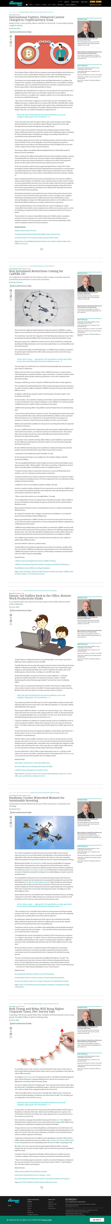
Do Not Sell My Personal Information (75, 1215)
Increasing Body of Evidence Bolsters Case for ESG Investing (34, 974)
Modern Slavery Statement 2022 (73, 1213)
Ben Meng (27, 571)
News (30, 4)
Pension (42, 574)
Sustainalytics (36, 863)
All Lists (29, 1208)
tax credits (60, 1120)
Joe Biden (46, 1182)
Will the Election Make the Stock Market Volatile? (31, 1171)
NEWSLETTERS (84, 1)
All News (29, 1204)
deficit (30, 1182)
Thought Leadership (32, 1214)
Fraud (26, 241)
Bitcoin (21, 241)
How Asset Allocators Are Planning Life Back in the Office (33, 766)
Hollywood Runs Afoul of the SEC (25, 230)
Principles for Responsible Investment (37, 882)
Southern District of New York (60, 241)
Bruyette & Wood (37, 773)
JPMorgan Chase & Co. (59, 773)
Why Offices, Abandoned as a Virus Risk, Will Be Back (32, 763)
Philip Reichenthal (34, 241)
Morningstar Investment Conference (34, 870)
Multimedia (60, 4)
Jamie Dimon (47, 773)
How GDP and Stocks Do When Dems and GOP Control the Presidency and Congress (42, 1178)
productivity (27, 776)
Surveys (44, 4)
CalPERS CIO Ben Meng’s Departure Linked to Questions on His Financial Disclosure (42, 564)
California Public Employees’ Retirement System (47, 571)
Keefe (69, 773)
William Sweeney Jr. (21, 243)
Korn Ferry (36, 741)
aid (20, 1182)
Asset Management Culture (15, 268)
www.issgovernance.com (72, 1206)
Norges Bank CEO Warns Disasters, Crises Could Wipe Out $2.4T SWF (88, 68)
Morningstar (43, 985)
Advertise (50, 1206)
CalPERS (66, 571)
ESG (27, 985)
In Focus (37, 4)
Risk (10, 14)
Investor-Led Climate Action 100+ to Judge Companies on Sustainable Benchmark (41, 981)
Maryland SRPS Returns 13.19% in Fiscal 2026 (89, 74)
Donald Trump (38, 1182)
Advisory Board (75, 1)
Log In (92, 1)
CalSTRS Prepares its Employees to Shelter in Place (31, 770)
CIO (29, 574)
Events (54, 4)
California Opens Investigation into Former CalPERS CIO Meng (35, 561)
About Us (67, 1)
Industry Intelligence (70, 4)
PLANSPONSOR (81, 1202)
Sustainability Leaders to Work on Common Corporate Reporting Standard (39, 977)
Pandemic (51, 985)
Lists (49, 4)
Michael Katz (15, 28)
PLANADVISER (72, 1202)
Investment (35, 574)
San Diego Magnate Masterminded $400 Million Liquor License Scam (37, 234)
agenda (21, 571)
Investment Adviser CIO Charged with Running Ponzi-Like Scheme (36, 238)
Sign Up (99, 1)
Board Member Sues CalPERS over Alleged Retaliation (32, 568)
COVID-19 (22, 985)
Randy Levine (45, 241)
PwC (58, 751)
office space (19, 776)
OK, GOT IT (97, 1220)
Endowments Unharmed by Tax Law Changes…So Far (32, 1175)
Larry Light (15, 607)
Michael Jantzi (33, 985)
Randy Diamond (16, 282)
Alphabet (22, 773)
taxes (55, 1182)
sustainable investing (62, 985)
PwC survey (29, 1077)
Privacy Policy (47, 1220)
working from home (38, 776)
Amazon (28, 773)
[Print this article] (11, 45)
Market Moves (12, 593)
